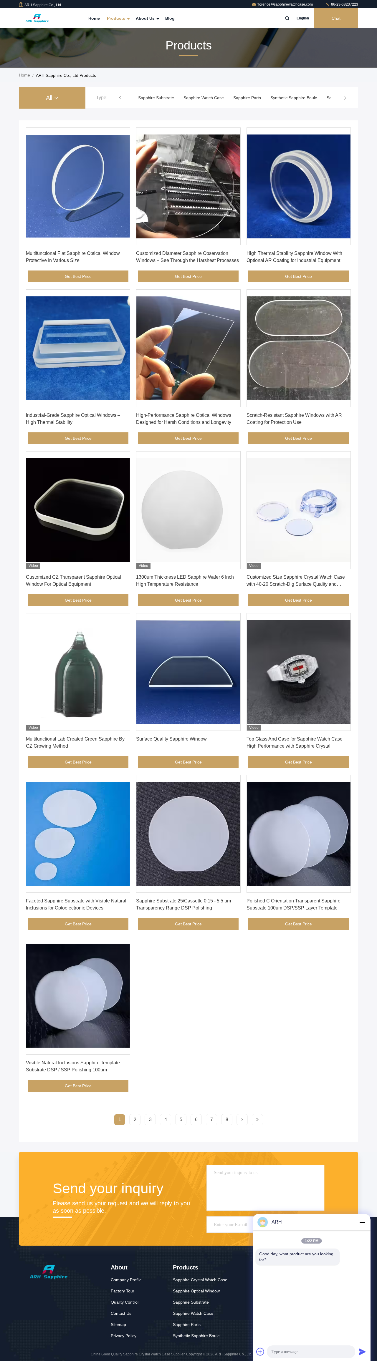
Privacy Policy (123, 1335)
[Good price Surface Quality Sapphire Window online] (188, 672)
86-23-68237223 (344, 4)
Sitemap (118, 1324)
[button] (120, 97)
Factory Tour (122, 1291)
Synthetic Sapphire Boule (248, 97)
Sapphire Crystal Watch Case (200, 1279)
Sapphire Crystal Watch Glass (309, 97)
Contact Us (121, 1313)
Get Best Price (78, 276)
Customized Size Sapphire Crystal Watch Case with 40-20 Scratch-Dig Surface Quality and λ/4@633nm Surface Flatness (296, 584)
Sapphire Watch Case (158, 97)
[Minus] (362, 1222)
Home (94, 18)
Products (116, 18)
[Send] (362, 1351)
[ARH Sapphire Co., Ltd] (37, 18)
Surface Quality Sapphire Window (171, 738)
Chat (336, 18)
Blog (170, 18)
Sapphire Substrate (191, 1302)
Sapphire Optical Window (196, 1291)
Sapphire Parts (202, 97)
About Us (146, 18)
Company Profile (126, 1279)
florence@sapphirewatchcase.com (285, 4)
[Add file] (260, 1351)
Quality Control (124, 1302)
